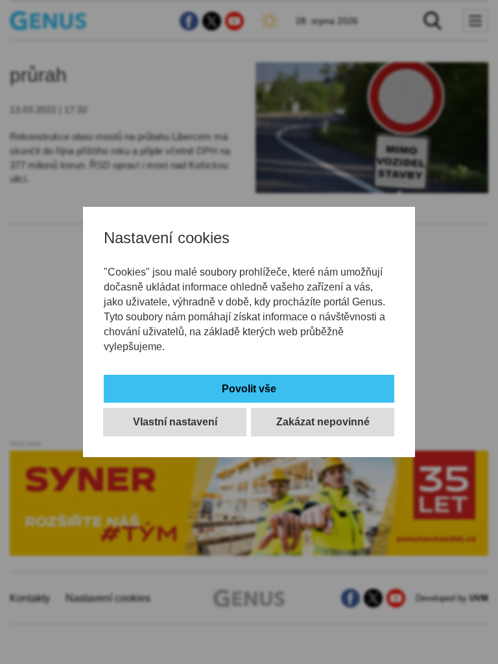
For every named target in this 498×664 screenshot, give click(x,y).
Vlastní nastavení (175, 421)
